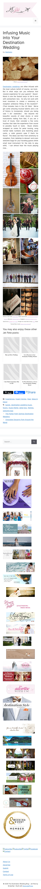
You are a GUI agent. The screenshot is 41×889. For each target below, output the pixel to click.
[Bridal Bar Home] (20, 728)
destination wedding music (21, 405)
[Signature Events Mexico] (20, 567)
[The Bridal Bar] (17, 666)
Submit (5, 868)
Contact (6, 871)
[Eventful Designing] (20, 753)
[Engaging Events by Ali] (20, 777)
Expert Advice (21, 399)
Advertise (6, 865)
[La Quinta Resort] (17, 681)
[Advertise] (20, 689)
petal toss (23, 408)
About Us (6, 862)
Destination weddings (11, 87)
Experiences (10, 399)
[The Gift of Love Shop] (20, 765)
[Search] (34, 441)
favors (5, 408)
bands (7, 405)
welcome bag (8, 411)
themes (31, 408)
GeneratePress (28, 886)
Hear (29, 399)
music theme (13, 408)
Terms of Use (8, 875)
